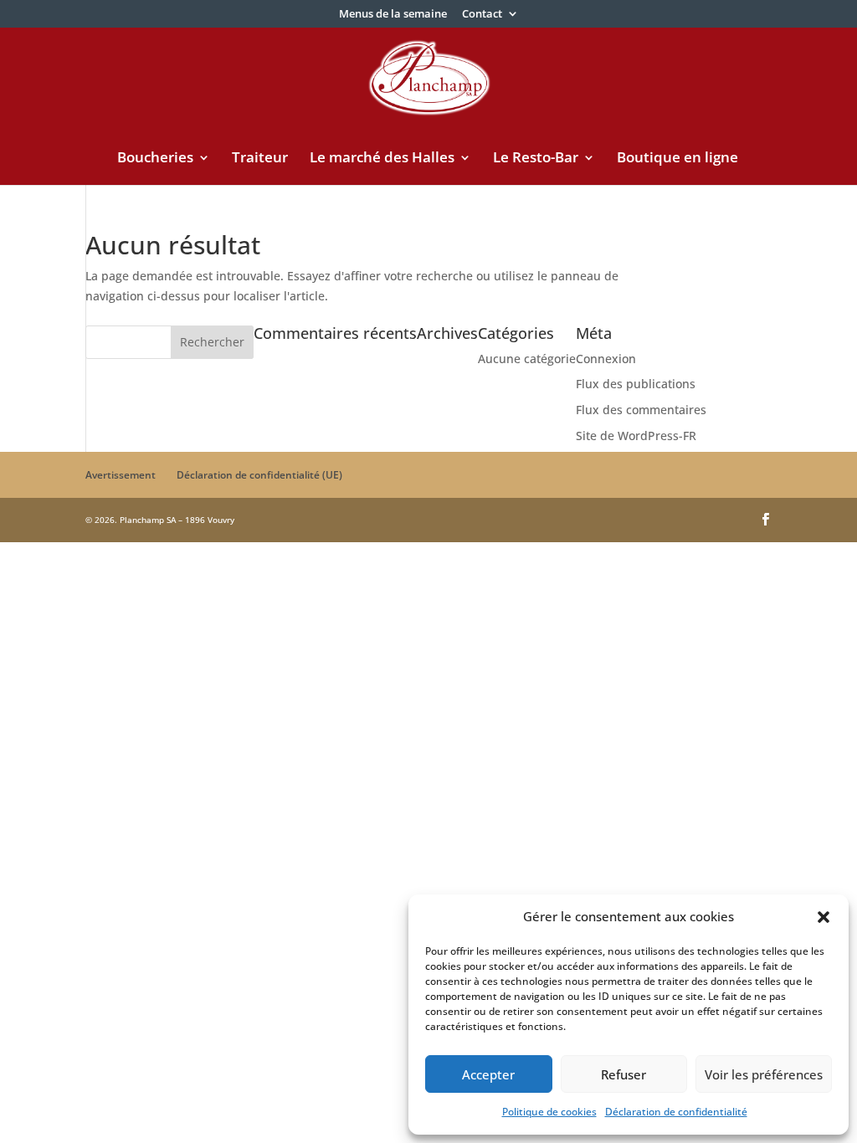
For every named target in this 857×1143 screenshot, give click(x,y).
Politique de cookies (549, 1112)
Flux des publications (635, 384)
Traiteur (260, 159)
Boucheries (155, 159)
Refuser (623, 1074)
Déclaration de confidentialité (676, 1112)
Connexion (606, 358)
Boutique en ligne (677, 159)
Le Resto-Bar (535, 159)
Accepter (488, 1074)
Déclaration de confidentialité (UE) (259, 475)
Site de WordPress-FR (636, 435)
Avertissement (120, 475)
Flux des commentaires (641, 410)
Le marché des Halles (382, 159)
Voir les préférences (764, 1074)
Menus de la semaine (393, 14)
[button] (823, 917)
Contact (482, 14)
